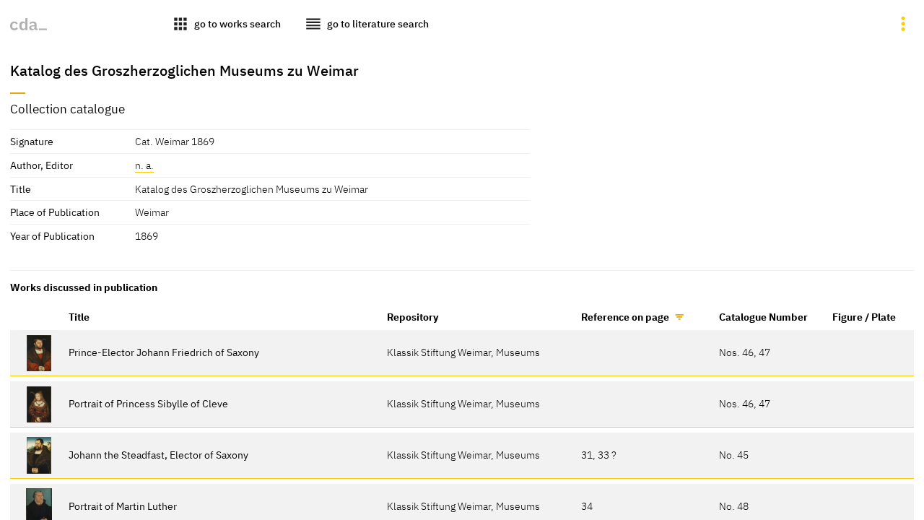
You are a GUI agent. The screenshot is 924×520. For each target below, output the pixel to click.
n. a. (144, 165)
